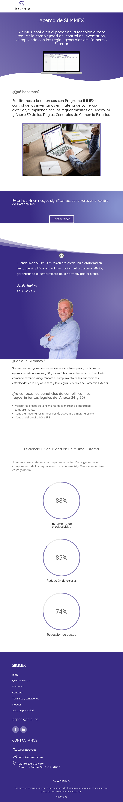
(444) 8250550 (27, 750)
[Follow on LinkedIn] (23, 729)
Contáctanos (61, 219)
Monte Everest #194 (31, 763)
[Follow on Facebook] (15, 729)
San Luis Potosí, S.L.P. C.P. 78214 (36, 767)
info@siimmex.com (30, 757)
